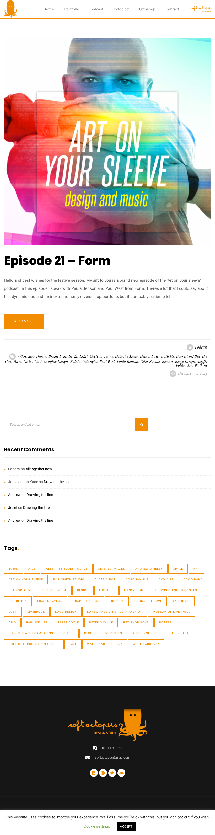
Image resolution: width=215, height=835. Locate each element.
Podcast (96, 9)
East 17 (157, 356)
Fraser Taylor (49, 601)
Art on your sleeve (26, 579)
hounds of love (148, 601)
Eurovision (133, 590)
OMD (12, 622)
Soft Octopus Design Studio (34, 644)
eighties (106, 590)
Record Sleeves (146, 633)
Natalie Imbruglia (84, 361)
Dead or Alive (20, 590)
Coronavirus (137, 579)
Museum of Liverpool (172, 611)
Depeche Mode (126, 356)
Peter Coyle (68, 622)
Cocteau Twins (101, 356)
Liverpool (36, 611)
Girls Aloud (33, 361)
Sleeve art (179, 633)
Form (17, 361)
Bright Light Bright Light (68, 356)
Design (83, 590)
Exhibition (18, 601)
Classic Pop (105, 579)
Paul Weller (36, 622)
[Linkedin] (94, 773)
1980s (22, 356)
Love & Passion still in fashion (115, 611)
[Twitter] (112, 773)
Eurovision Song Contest (176, 590)
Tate (73, 644)
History (117, 601)
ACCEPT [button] (126, 826)
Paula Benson (127, 361)
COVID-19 (166, 579)
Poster (165, 622)
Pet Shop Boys (136, 622)
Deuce (144, 356)
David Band (193, 579)
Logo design (66, 611)
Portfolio (71, 9)
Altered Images (111, 568)
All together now (39, 469)
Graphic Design (56, 361)
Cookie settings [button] (97, 826)
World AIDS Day (146, 644)
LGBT (13, 611)
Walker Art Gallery (104, 644)
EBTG (169, 356)
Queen (68, 633)
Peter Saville (150, 361)
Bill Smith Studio (68, 579)
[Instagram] (103, 773)
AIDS (32, 568)
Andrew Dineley (149, 568)
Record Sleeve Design (178, 361)
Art (196, 568)
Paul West (107, 361)
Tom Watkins (197, 365)
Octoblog (121, 9)
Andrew (14, 494)
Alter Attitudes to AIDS (67, 568)
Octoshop (147, 9)
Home (48, 9)
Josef (12, 507)
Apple (178, 568)
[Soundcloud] (121, 773)
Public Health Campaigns (31, 633)
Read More (24, 321)
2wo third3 (37, 356)
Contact (172, 9)
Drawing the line (57, 482)
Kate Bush (181, 601)
